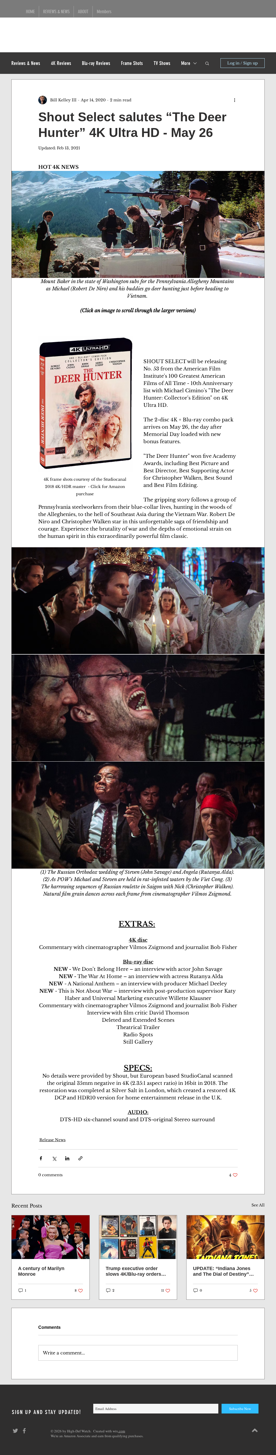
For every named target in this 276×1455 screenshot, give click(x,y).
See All (258, 1205)
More (185, 63)
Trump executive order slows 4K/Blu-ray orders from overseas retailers (133, 1271)
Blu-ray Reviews (96, 63)
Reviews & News (25, 63)
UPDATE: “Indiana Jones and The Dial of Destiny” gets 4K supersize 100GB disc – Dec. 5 (222, 1271)
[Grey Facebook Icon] (24, 1430)
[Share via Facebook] (40, 1158)
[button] (207, 63)
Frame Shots (132, 63)
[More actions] (234, 100)
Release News (52, 1139)
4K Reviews (61, 63)
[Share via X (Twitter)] (54, 1158)
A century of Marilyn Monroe (41, 1271)
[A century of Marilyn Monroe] (50, 1237)
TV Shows (162, 63)
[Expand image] (138, 600)
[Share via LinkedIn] (67, 1158)
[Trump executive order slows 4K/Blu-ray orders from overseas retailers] (138, 1237)
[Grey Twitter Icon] (15, 1430)
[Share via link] (80, 1158)
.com (121, 1431)
